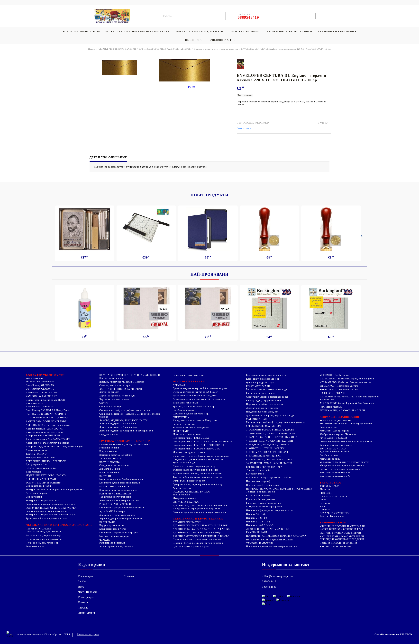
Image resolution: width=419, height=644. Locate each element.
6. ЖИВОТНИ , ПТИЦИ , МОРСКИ (265, 448)
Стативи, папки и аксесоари (114, 385)
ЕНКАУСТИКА (181, 417)
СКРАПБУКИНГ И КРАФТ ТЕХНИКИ (288, 31)
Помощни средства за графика (115, 455)
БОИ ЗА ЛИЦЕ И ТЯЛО (333, 448)
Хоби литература (182, 488)
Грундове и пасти (108, 434)
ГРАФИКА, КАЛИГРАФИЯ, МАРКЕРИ (199, 31)
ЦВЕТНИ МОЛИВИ (109, 462)
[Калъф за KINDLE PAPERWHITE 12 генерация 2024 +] (208, 229)
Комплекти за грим (330, 459)
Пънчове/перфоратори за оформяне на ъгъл (269, 510)
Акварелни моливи (109, 469)
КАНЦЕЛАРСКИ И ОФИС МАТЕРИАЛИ (342, 536)
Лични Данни (86, 612)
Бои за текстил (34, 497)
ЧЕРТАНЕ (104, 540)
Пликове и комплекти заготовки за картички (216, 49)
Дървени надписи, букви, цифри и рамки (195, 470)
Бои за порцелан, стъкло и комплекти (46, 511)
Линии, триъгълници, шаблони (116, 546)
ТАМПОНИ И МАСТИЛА (260, 543)
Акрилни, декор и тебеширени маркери (120, 518)
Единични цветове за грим (334, 451)
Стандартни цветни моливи (114, 465)
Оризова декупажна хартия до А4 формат (195, 392)
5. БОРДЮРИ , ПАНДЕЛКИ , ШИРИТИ (267, 444)
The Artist (325, 489)
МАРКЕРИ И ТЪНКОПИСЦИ (115, 493)
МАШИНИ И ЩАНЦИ (258, 419)
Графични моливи (109, 448)
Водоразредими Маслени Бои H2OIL (46, 400)
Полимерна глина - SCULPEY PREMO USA (196, 448)
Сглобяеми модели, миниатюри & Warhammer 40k (347, 441)
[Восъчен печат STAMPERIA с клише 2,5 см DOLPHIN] (269, 229)
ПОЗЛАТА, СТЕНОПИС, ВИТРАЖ (191, 492)
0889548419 (269, 581)
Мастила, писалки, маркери (114, 536)
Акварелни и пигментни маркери (117, 515)
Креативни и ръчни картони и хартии (266, 375)
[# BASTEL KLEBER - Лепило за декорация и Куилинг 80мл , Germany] (85, 309)
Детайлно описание (108, 157)
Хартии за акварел (109, 392)
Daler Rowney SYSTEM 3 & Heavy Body (47, 410)
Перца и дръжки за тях (111, 525)
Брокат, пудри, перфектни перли (264, 400)
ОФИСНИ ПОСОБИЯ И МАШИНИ (338, 543)
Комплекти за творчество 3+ (335, 472)
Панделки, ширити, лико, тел (262, 412)
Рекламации (85, 576)
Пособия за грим (329, 455)
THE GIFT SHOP (193, 39)
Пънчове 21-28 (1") (256, 518)
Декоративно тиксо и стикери (262, 408)
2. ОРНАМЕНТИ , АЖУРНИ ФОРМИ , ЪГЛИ (270, 433)
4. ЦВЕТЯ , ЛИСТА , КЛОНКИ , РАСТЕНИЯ (270, 441)
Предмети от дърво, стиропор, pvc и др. (194, 466)
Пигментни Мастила (331, 407)
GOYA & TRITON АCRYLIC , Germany (47, 417)
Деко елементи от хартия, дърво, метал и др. (270, 415)
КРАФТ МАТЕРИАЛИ (258, 386)
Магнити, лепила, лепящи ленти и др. (267, 389)
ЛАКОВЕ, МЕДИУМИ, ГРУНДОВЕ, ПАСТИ (123, 420)
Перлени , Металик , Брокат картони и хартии (198, 543)
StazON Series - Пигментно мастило (339, 389)
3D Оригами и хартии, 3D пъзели (338, 434)
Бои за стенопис (181, 494)
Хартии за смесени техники (114, 399)
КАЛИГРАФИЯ (107, 522)
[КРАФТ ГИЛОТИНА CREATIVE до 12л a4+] (146, 229)
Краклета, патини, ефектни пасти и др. (194, 406)
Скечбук (103, 403)
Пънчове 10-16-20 (255, 514)
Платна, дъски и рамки (111, 378)
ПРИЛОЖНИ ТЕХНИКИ (243, 31)
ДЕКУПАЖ (179, 385)
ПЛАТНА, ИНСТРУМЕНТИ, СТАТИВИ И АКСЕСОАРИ (129, 375)
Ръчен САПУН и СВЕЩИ (333, 438)
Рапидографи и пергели (112, 543)
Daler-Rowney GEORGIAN (40, 385)
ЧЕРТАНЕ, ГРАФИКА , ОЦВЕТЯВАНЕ (341, 533)
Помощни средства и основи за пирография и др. (200, 512)
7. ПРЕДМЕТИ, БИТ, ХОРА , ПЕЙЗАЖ (267, 452)
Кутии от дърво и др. (184, 462)
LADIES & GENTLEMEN (333, 496)
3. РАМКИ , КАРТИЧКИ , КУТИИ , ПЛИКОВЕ (271, 437)
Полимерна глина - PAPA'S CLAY (191, 438)
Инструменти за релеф (258, 481)
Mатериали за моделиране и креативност (342, 465)
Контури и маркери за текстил (42, 500)
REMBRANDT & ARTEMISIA (42, 392)
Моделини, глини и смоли (187, 434)
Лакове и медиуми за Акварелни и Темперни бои (126, 430)
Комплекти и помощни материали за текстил (50, 504)
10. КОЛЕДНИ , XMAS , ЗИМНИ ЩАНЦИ (269, 463)
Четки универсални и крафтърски (44, 539)
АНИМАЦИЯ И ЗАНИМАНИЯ (336, 31)
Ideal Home (325, 493)
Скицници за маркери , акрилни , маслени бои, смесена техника (129, 415)
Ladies (323, 499)
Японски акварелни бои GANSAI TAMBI (48, 439)
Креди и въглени (108, 451)
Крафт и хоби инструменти (260, 499)
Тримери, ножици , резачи (260, 492)
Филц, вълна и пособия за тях (189, 481)
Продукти (325, 509)
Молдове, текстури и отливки (189, 452)
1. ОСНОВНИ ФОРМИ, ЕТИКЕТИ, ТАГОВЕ (270, 430)
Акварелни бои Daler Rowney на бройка (47, 443)
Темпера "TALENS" (36, 454)
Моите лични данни (88, 634)
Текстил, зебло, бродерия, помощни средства (197, 477)
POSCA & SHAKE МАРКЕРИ (115, 504)
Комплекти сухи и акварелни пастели (119, 483)
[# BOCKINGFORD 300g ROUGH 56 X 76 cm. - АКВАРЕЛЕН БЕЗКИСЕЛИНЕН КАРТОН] (269, 309)
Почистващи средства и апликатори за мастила (271, 546)
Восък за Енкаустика (184, 424)
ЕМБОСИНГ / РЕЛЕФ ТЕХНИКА (264, 467)
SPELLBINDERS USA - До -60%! (264, 426)
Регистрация (86, 597)
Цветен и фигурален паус (260, 382)
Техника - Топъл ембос (258, 470)
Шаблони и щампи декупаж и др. (191, 413)
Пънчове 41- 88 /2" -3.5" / (260, 525)
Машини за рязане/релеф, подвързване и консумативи (275, 422)
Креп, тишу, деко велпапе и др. (263, 379)
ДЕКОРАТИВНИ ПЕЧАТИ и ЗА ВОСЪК (267, 529)
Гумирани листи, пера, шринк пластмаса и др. (198, 484)
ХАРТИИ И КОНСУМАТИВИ (336, 546)
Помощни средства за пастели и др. (118, 490)
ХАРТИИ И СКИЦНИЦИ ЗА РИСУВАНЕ (121, 389)
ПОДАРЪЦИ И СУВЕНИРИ (334, 513)
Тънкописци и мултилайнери (115, 497)
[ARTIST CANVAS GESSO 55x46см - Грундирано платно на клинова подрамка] (208, 309)
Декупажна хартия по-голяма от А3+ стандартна (199, 399)
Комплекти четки (35, 546)
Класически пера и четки (113, 529)
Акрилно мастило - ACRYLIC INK (44, 429)
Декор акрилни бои (36, 464)
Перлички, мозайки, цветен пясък (264, 404)
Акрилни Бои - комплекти (40, 406)
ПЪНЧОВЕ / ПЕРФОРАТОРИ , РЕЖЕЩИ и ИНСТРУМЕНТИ (279, 489)
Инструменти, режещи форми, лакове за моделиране (201, 456)
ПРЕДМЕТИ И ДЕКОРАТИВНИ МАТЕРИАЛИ (198, 459)
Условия (129, 576)
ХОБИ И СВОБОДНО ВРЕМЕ (335, 420)
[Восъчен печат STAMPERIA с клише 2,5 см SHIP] (331, 229)
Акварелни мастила (36, 450)
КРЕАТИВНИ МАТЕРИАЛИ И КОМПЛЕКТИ (344, 462)
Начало (91, 49)
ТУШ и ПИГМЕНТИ (110, 458)
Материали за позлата (185, 498)
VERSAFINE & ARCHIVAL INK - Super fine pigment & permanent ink (349, 398)
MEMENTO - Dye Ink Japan (334, 375)
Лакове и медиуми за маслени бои (118, 423)
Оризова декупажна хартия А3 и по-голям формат (200, 388)
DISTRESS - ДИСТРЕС (332, 393)
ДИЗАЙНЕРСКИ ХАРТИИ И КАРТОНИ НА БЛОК (200, 525)
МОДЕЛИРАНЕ (181, 431)
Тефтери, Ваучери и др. (332, 516)
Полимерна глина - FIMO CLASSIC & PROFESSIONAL (203, 441)
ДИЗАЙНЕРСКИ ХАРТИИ (187, 522)
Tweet (191, 86)
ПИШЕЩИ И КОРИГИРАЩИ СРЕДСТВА (342, 539)
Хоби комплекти (328, 427)
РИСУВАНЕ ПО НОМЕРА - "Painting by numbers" (346, 423)
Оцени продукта (244, 128)
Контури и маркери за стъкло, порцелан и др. (50, 514)
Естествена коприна (36, 493)
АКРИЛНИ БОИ (34, 403)
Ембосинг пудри (255, 474)
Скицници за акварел (111, 406)
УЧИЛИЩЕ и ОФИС (333, 522)
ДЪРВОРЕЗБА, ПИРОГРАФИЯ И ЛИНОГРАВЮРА (200, 505)
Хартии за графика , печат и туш (117, 395)
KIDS (323, 506)
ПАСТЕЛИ (105, 476)
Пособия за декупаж (184, 410)
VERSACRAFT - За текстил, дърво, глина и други (347, 378)
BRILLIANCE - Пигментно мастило (339, 386)
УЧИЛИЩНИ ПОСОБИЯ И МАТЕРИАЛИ (342, 526)
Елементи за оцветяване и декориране (340, 469)
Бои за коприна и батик (39, 486)
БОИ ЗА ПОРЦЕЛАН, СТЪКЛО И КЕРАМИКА (51, 508)
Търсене (83, 607)
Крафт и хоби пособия (258, 495)
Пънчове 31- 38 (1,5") (258, 521)
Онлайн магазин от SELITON (393, 634)
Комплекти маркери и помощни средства (121, 507)
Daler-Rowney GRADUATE (40, 389)
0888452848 (269, 586)
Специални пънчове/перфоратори (264, 506)
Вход (81, 586)
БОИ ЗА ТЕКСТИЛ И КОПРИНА (44, 483)
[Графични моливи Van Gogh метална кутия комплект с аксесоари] (85, 229)
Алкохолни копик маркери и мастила (119, 500)
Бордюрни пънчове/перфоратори (264, 503)
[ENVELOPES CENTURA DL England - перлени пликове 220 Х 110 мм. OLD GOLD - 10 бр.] (119, 67)
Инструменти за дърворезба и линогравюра (196, 508)
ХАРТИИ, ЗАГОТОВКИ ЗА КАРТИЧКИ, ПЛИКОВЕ (165, 49)
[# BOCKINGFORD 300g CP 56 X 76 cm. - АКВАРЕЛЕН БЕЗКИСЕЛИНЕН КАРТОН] (331, 309)
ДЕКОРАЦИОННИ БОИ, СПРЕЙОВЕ (46, 461)
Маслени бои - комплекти (40, 381)
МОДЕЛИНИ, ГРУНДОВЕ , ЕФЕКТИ (46, 475)
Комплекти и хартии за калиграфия (118, 532)
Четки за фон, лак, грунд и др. (42, 543)
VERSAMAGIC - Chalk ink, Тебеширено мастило (346, 382)
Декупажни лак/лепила (185, 403)
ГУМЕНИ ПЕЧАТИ (256, 532)
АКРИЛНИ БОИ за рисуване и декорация (48, 425)
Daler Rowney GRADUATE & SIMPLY (46, 414)
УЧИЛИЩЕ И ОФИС (223, 39)
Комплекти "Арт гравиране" (335, 430)
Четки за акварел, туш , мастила (43, 531)
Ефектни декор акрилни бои (41, 468)
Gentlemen (325, 503)
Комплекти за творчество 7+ (335, 476)
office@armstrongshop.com (277, 576)
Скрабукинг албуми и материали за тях (267, 397)
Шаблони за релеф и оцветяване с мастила (269, 477)
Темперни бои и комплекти (40, 457)
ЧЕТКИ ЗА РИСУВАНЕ (38, 529)
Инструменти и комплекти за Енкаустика (195, 420)
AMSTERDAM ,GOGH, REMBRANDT (46, 421)
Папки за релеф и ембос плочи (263, 485)
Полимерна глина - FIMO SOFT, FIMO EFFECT (199, 445)
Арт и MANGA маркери (112, 511)
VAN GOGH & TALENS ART (41, 396)
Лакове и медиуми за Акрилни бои (118, 427)
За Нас (82, 581)
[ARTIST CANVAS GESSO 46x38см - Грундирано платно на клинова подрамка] (146, 309)
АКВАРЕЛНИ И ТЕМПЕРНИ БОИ (44, 432)
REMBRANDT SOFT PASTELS (116, 486)
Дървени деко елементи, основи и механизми (197, 473)
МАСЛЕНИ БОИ (35, 378)
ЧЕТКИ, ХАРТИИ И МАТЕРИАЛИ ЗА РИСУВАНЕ (137, 31)
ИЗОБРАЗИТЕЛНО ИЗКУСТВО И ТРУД (341, 529)
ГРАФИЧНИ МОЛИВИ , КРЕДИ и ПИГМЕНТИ (124, 444)
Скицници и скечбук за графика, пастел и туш (124, 410)
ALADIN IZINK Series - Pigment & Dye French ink (347, 403)
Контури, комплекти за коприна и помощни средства (54, 489)
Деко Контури (33, 472)
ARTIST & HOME (329, 486)
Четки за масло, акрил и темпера (44, 535)
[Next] (361, 236)
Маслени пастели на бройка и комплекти (121, 479)
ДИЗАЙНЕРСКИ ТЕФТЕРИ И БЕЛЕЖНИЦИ (197, 532)
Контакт (83, 602)
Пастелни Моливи (109, 472)
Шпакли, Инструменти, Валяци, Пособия (121, 382)
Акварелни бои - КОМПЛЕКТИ (43, 435)
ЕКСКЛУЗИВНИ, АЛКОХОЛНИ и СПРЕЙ (342, 410)
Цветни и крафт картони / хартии (191, 546)
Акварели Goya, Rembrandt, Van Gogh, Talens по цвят (54, 446)
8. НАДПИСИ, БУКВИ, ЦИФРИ (263, 456)
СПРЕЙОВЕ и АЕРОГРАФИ (41, 479)
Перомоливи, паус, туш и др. (188, 375)
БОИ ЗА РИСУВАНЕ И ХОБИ (81, 31)
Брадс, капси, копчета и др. (261, 393)
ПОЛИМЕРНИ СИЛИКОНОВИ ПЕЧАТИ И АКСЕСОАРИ (277, 536)
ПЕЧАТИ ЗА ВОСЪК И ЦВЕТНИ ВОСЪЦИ (269, 539)
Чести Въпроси (87, 591)
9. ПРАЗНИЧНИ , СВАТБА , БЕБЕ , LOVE (269, 459)
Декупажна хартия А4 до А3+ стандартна (195, 395)
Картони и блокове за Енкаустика (191, 427)
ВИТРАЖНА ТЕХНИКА (186, 502)
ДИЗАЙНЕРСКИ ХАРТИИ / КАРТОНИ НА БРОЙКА (201, 529)
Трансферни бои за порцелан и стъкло (46, 518)
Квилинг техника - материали (336, 445)
